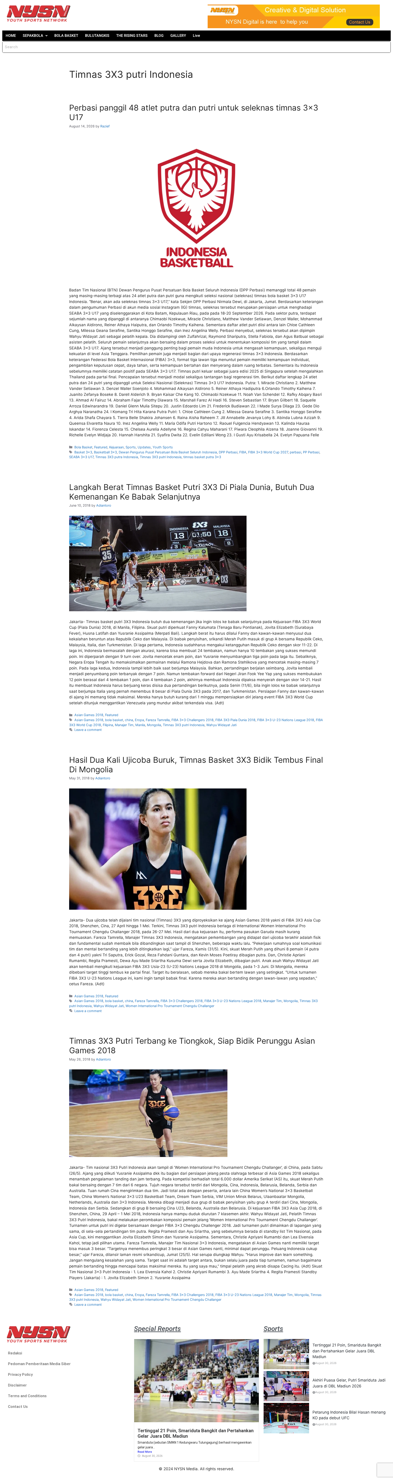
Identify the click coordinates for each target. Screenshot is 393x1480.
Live (196, 35)
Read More (145, 1451)
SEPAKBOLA (33, 35)
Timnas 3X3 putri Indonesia (160, 457)
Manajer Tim (124, 725)
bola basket (114, 720)
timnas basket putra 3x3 (202, 457)
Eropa (139, 720)
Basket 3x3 (83, 452)
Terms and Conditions (27, 1396)
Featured (100, 447)
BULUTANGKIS (97, 35)
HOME (11, 35)
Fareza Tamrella (158, 720)
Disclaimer (17, 1385)
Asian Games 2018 (88, 715)
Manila (140, 725)
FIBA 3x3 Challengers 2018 (192, 720)
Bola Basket (83, 447)
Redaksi (15, 1353)
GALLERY (178, 35)
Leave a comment (88, 730)
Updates (144, 447)
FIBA (242, 452)
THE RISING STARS (132, 35)
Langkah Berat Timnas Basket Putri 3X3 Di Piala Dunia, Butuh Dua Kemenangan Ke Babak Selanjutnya (191, 491)
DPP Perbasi (228, 452)
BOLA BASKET (66, 35)
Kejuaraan (116, 447)
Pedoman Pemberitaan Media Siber (39, 1363)
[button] (35, 35)
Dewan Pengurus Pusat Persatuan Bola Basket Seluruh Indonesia (168, 452)
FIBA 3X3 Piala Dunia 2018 (235, 720)
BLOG (159, 35)
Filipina (108, 725)
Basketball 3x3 (105, 452)
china (129, 720)
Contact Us (18, 1406)
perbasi (295, 452)
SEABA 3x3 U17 (81, 457)
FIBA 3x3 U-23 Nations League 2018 (285, 720)
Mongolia (154, 725)
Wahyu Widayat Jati (221, 725)
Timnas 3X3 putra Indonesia (116, 457)
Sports (131, 447)
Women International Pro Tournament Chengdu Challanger (170, 1006)
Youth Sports (163, 447)
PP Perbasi (311, 452)
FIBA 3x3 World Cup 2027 (268, 452)
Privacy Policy (20, 1374)
